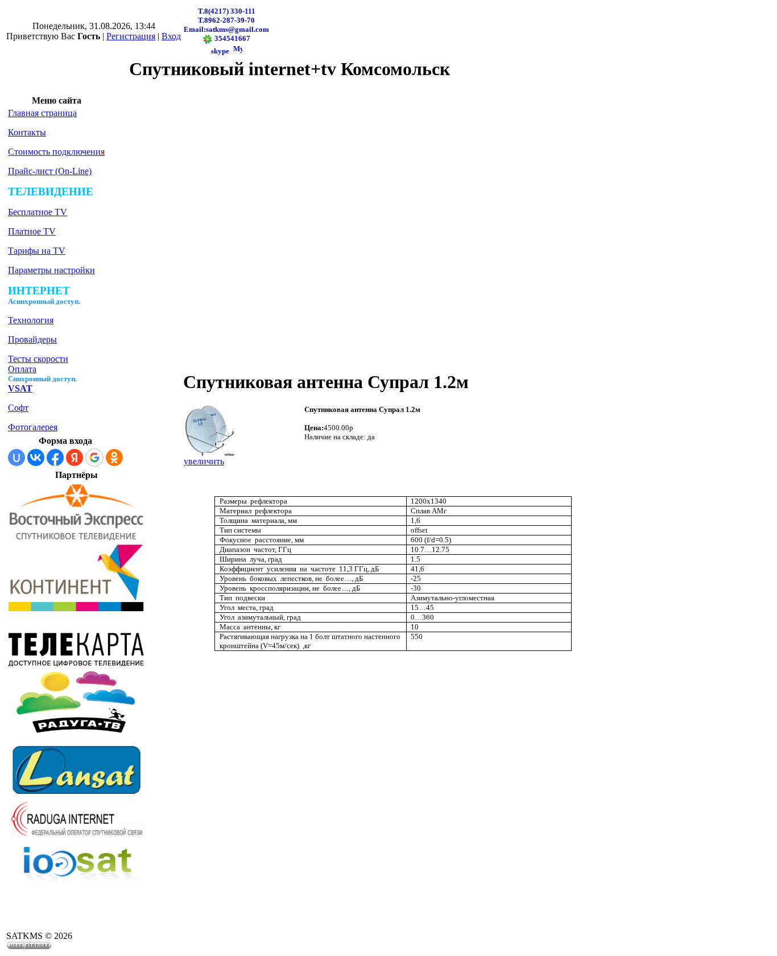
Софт (18, 408)
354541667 (231, 38)
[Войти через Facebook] (55, 457)
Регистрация (130, 36)
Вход (171, 36)
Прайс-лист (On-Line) (50, 171)
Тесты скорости (38, 359)
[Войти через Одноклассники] (114, 457)
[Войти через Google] (94, 457)
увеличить (204, 461)
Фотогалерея (32, 427)
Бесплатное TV (37, 212)
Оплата (22, 369)
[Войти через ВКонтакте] (35, 457)
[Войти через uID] (16, 457)
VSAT (20, 388)
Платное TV (32, 231)
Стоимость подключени (54, 151)
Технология (30, 320)
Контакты (27, 132)
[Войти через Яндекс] (74, 457)
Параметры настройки (51, 270)
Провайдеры (32, 339)
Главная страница (42, 113)
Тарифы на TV (36, 251)
